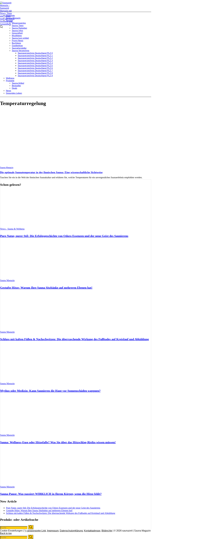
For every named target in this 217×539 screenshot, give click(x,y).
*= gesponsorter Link (35, 530)
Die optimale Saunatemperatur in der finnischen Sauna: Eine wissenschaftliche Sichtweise (51, 172)
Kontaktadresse (92, 530)
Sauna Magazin (6, 167)
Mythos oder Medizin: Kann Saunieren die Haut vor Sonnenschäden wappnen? (50, 390)
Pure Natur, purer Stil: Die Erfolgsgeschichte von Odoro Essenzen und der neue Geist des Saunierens (64, 235)
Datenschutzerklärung (71, 530)
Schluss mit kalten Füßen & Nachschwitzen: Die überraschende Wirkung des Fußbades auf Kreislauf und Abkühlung (74, 339)
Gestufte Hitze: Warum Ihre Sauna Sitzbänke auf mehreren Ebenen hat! (46, 287)
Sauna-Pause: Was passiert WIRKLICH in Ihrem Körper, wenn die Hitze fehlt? (51, 493)
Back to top (6, 533)
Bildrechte (107, 530)
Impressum (53, 530)
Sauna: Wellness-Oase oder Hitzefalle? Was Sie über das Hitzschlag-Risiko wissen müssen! (58, 442)
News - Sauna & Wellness (12, 229)
